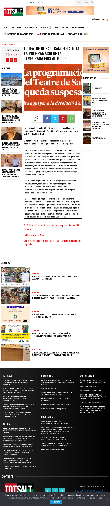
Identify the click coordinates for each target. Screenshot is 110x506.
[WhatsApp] (71, 119)
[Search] (91, 2)
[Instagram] (11, 60)
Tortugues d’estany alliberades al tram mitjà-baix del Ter (57, 394)
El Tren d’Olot (97, 88)
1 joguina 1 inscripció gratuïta (93, 403)
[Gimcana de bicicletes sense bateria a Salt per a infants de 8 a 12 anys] (15, 314)
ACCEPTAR (55, 502)
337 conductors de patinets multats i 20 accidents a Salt (54, 438)
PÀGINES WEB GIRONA (97, 491)
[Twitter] (15, 60)
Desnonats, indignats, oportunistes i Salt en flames (54, 423)
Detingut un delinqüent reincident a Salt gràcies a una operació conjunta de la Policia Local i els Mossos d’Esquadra (57, 431)
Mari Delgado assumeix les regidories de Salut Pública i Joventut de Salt (11, 146)
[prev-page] (85, 149)
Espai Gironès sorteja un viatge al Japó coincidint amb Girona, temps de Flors (93, 397)
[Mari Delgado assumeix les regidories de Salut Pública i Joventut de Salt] (11, 133)
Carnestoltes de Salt (89, 387)
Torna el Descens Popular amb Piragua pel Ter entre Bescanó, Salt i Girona (56, 277)
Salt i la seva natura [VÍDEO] (53, 409)
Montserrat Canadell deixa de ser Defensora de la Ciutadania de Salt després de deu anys (11, 119)
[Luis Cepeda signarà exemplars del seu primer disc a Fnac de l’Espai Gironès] (87, 113)
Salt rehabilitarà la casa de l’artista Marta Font (100, 101)
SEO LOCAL (80, 491)
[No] (106, 499)
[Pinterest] (63, 119)
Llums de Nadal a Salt (99, 138)
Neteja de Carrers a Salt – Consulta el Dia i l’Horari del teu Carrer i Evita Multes (57, 383)
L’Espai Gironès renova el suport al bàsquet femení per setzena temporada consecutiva (11, 173)
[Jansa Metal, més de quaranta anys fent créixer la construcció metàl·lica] (11, 79)
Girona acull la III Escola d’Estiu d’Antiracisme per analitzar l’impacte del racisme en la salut (55, 353)
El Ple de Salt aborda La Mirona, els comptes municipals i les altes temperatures (18, 414)
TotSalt (14, 55)
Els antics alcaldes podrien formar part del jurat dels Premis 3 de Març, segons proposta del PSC (92, 410)
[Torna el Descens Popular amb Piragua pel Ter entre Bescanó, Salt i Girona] (15, 276)
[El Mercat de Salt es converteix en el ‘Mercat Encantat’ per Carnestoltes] (87, 125)
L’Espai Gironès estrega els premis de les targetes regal (93, 382)
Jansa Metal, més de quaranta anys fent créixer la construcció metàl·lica (11, 92)
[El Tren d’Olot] (87, 88)
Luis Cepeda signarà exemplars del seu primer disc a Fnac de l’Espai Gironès (99, 113)
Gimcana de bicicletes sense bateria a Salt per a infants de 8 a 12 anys (54, 315)
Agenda (12, 44)
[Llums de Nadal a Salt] (87, 138)
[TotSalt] (8, 55)
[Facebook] (7, 60)
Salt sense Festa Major (34, 235)
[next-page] (89, 149)
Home (4, 44)
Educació (36, 349)
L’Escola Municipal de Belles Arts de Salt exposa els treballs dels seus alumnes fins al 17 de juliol (56, 296)
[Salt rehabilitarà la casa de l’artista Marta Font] (87, 100)
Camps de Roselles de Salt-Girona (56, 405)
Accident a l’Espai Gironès (52, 450)
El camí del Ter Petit (50, 389)
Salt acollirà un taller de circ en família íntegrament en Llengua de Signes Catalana (51, 334)
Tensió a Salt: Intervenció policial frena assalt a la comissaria (56, 444)
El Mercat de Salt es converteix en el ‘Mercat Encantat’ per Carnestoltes (100, 126)
